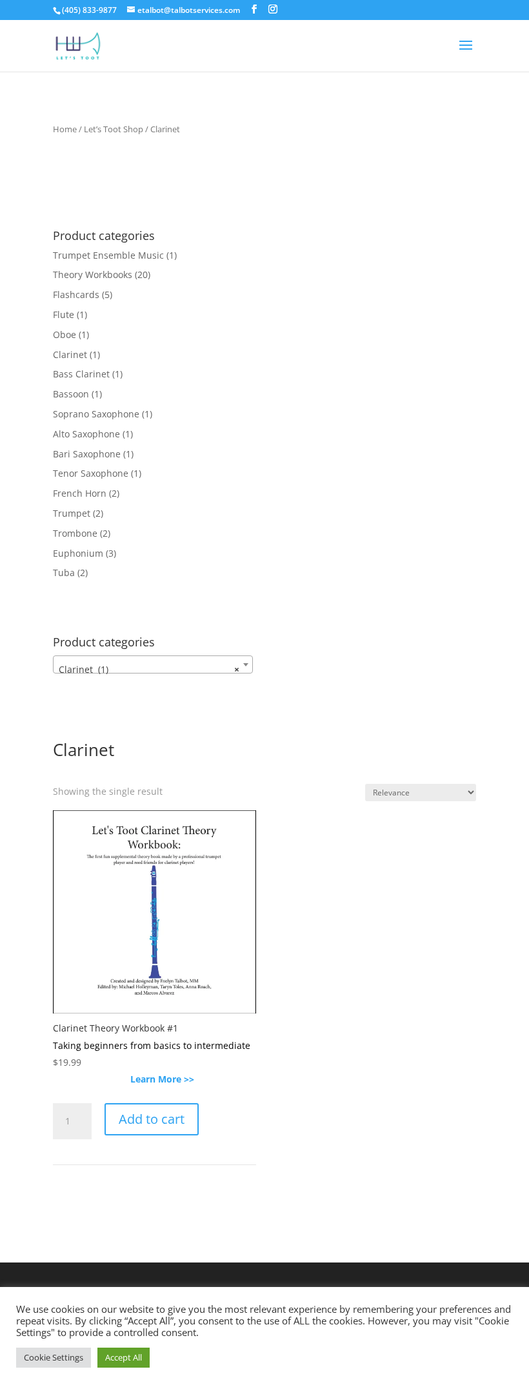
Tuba (64, 572)
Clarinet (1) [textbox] (149, 669)
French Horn (79, 493)
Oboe (64, 334)
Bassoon (71, 394)
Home (65, 129)
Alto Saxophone (86, 434)
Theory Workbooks (92, 274)
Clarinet (70, 354)
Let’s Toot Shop (113, 129)
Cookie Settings (53, 1357)
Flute (63, 314)
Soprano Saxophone (96, 414)
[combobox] (153, 664)
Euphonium (78, 553)
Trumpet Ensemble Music (108, 255)
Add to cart (152, 1119)
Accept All (123, 1357)
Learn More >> (154, 1079)
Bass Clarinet (81, 374)
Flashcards (76, 294)
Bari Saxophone (87, 454)
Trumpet (71, 513)
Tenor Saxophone (90, 473)
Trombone (75, 533)
